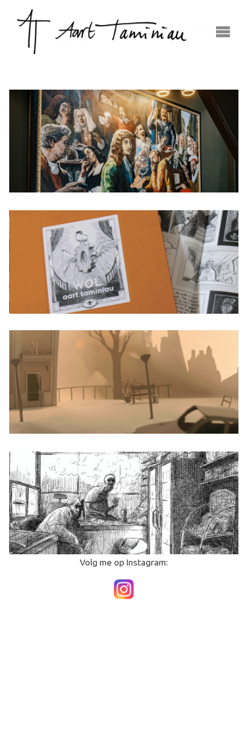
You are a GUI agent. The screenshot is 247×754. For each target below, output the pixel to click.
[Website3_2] (123, 382)
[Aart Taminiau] (107, 31)
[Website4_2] (123, 503)
